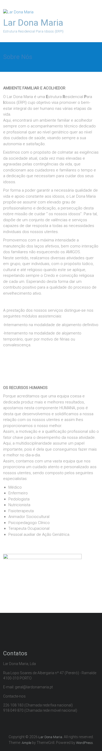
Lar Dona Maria (33, 22)
